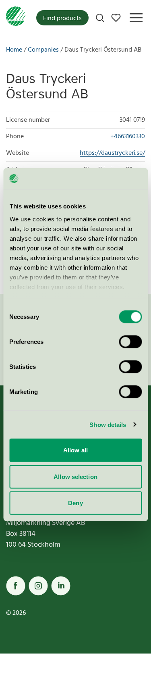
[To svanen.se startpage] (15, 17)
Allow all (75, 450)
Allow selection (75, 476)
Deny (75, 503)
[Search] (100, 18)
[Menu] (136, 17)
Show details (107, 424)
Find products (62, 18)
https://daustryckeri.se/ (112, 153)
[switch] (130, 341)
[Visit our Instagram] (38, 585)
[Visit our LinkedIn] (60, 585)
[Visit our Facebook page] (15, 585)
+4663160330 (127, 136)
